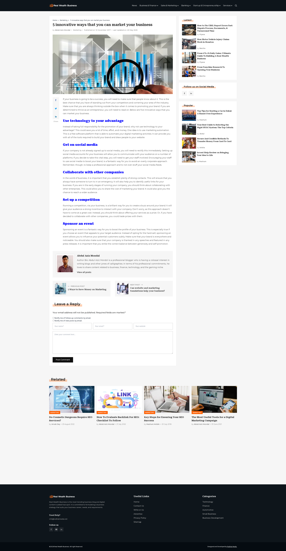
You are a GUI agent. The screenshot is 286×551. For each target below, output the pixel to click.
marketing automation (157, 130)
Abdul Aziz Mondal (62, 30)
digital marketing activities (137, 134)
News (134, 5)
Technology (207, 502)
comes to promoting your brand (144, 106)
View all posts (84, 272)
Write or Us (139, 510)
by (201, 34)
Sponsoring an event (73, 229)
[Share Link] (55, 100)
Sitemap (137, 522)
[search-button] (236, 6)
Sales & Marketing (169, 5)
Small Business (209, 514)
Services (226, 5)
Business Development (213, 518)
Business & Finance (148, 5)
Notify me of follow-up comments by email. (73, 318)
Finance (205, 506)
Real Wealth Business (61, 546)
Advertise (138, 514)
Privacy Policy (140, 518)
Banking (185, 5)
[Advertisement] (116, 465)
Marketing (63, 20)
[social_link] (184, 93)
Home (55, 20)
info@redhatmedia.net (58, 519)
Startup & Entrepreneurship (206, 5)
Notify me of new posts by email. (68, 320)
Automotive (207, 510)
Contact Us (139, 506)
